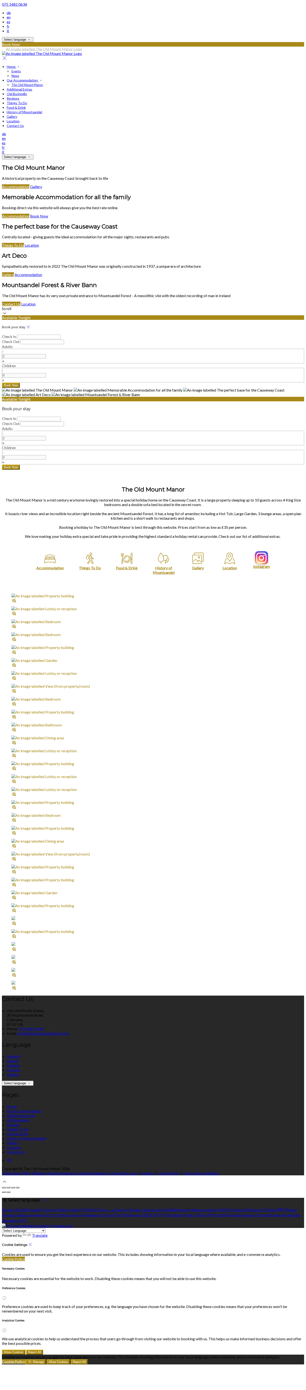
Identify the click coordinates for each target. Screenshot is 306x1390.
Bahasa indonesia (31, 1215)
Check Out (11, 341)
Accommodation (15, 186)
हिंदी (280, 1209)
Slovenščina (290, 1215)
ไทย (118, 1215)
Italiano (13, 1074)
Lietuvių (148, 1209)
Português (174, 1215)
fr (8, 26)
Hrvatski (9, 1215)
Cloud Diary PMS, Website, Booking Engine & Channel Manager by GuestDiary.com (70, 1173)
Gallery (12, 116)
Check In (9, 336)
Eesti (101, 1209)
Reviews (13, 98)
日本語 (147, 1215)
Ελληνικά (89, 1209)
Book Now (39, 216)
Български (236, 1209)
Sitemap (147, 1173)
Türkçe (108, 1215)
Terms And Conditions (201, 1173)
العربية (111, 1209)
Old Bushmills (17, 94)
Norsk (76, 1215)
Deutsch (13, 1056)
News (15, 76)
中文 (24, 1220)
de (9, 12)
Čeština (270, 1209)
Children (9, 365)
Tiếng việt (203, 1215)
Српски (262, 1215)
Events (16, 71)
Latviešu (162, 1209)
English (12, 1060)
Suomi (122, 1209)
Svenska (248, 1215)
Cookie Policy (168, 1173)
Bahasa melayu (204, 1209)
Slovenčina (10, 1220)
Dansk (75, 1209)
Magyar (290, 1209)
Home (11, 67)
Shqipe (274, 1215)
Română (234, 1215)
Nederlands (92, 1215)
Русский (219, 1215)
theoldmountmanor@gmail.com (43, 1033)
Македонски (180, 1209)
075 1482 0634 (14, 4)
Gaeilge (134, 1209)
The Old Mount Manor (27, 85)
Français (13, 1070)
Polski (189, 1215)
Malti (221, 1209)
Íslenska (64, 1215)
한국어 (159, 1215)
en (9, 17)
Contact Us (15, 126)
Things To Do (17, 103)
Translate (40, 1235)
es (8, 21)
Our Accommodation (22, 80)
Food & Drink (16, 107)
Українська (131, 1215)
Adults (7, 346)
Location (13, 121)
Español (13, 1065)
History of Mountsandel (24, 112)
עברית (51, 1215)
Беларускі (254, 1209)
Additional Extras (19, 89)
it (8, 30)
